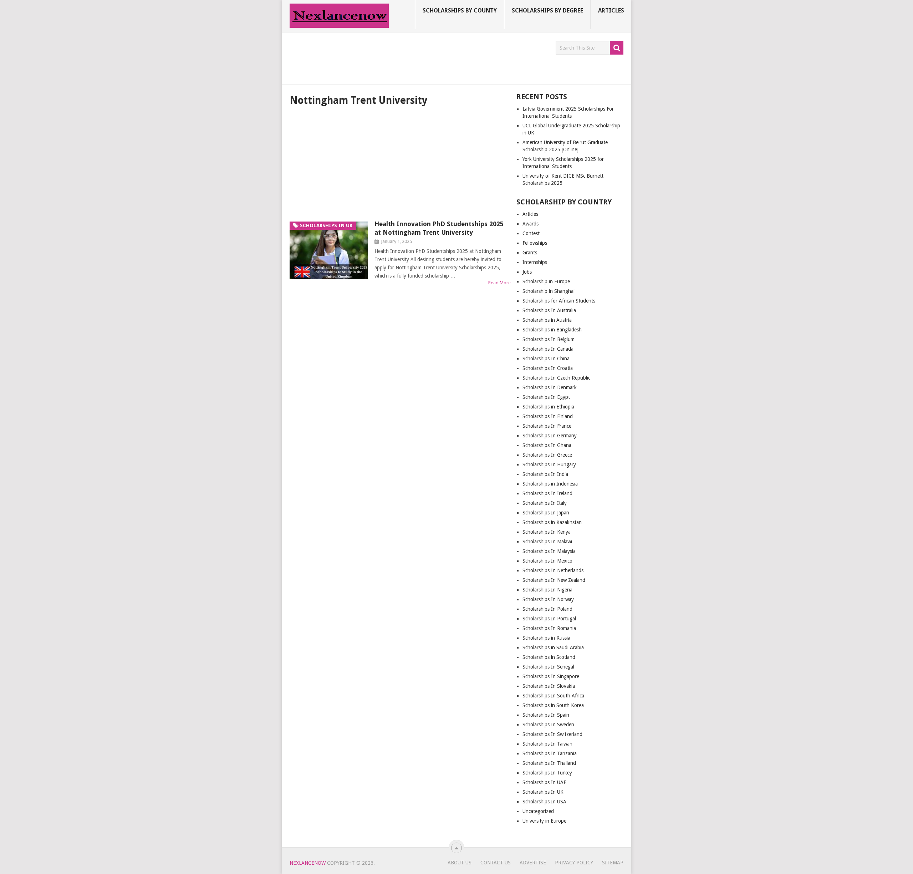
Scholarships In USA (544, 801)
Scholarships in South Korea (553, 705)
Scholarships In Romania (549, 628)
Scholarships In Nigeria (547, 590)
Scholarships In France (546, 426)
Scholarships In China (546, 358)
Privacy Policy (574, 862)
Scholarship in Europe (546, 281)
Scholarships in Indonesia (550, 484)
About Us (459, 862)
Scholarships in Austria (547, 320)
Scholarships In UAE (544, 782)
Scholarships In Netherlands (552, 570)
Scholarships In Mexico (547, 561)
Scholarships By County (460, 10)
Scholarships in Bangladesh (552, 329)
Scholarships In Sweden (548, 724)
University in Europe (544, 821)
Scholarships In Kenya (546, 532)
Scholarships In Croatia (547, 368)
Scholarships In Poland (547, 609)
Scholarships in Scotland (548, 657)
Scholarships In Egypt (546, 397)
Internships (534, 262)
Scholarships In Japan (545, 512)
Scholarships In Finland (547, 416)
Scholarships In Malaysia (549, 551)
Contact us (495, 862)
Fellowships (534, 243)
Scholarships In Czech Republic (556, 378)
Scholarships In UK (542, 792)
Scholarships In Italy (544, 503)
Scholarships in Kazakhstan (552, 522)
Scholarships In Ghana (546, 445)
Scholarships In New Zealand (553, 580)
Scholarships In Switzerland (552, 734)
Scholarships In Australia (549, 310)
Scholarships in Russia (546, 638)
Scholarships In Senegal (548, 667)
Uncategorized (538, 811)
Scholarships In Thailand (549, 763)
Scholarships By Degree (547, 10)
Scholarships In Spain (545, 715)
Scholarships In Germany (549, 435)
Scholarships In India (545, 474)
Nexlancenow (308, 863)
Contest (531, 233)
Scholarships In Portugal (549, 618)
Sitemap (612, 862)
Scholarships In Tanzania (549, 753)
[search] (616, 48)
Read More (499, 282)
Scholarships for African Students (558, 301)
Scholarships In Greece (547, 455)
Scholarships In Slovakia (548, 686)
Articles (611, 10)
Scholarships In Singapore (550, 676)
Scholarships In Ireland (547, 493)
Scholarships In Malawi (547, 541)
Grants (529, 252)
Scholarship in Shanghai (548, 291)
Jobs (527, 272)
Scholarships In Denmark (549, 387)
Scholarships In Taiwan (547, 744)
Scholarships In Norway (548, 599)
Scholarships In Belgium (548, 339)
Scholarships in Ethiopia (548, 407)
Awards (530, 224)
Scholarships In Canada (547, 349)
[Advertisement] (419, 57)
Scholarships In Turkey (547, 773)
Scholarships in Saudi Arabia (553, 647)
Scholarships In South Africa (553, 695)
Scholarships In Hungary (549, 464)
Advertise (533, 862)
